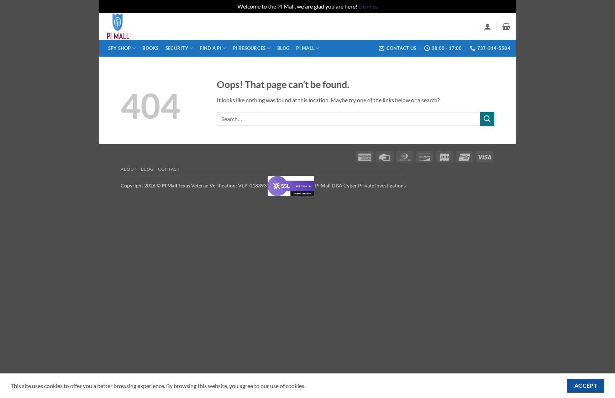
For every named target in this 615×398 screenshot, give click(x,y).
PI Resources (249, 48)
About (129, 169)
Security (176, 48)
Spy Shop (119, 48)
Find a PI (210, 48)
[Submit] (487, 119)
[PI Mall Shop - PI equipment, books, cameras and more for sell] (140, 26)
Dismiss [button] (368, 6)
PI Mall (305, 48)
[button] (487, 26)
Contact (168, 169)
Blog (283, 48)
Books (150, 48)
